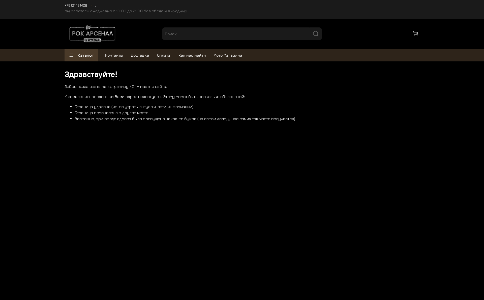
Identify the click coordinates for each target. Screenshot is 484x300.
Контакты (114, 55)
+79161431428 (76, 5)
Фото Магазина (228, 55)
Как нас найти (192, 55)
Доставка (140, 55)
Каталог (86, 55)
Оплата (163, 55)
